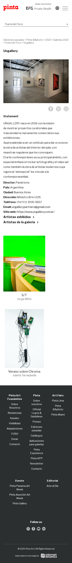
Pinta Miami (58, 414)
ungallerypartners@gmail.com (31, 207)
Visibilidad (14, 423)
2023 (48, 39)
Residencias (15, 412)
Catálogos (37, 435)
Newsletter (36, 463)
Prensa (36, 421)
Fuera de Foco (13, 42)
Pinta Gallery (20, 503)
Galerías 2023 (60, 39)
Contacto (14, 444)
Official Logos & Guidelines (37, 413)
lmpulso (14, 418)
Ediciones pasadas (13, 39)
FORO (14, 433)
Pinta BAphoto (34, 39)
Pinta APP (37, 458)
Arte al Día (52, 485)
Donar (14, 439)
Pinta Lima (58, 400)
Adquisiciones (15, 428)
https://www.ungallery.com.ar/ (35, 211)
